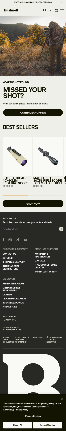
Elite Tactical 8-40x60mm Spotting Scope (16, 180)
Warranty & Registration (42, 255)
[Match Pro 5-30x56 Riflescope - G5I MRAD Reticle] (48, 156)
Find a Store (10, 306)
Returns (7, 258)
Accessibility (39, 337)
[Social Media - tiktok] (18, 239)
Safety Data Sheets (46, 271)
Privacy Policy (9, 317)
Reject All (17, 425)
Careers (7, 294)
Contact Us (9, 254)
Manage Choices (33, 416)
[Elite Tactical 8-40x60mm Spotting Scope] (17, 156)
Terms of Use (9, 320)
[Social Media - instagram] (10, 239)
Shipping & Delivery (14, 262)
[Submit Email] (61, 229)
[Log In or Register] (50, 10)
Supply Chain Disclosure (8, 339)
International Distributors (11, 267)
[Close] (62, 398)
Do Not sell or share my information (22, 339)
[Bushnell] (11, 10)
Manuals (40, 260)
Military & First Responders (11, 289)
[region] (33, 412)
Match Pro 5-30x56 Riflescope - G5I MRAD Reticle (48, 180)
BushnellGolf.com (13, 302)
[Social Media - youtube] (25, 239)
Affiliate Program (13, 283)
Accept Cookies (47, 425)
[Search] (44, 10)
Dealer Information (14, 298)
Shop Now (33, 203)
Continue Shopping (33, 112)
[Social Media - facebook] (3, 239)
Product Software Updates (46, 266)
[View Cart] (56, 10)
